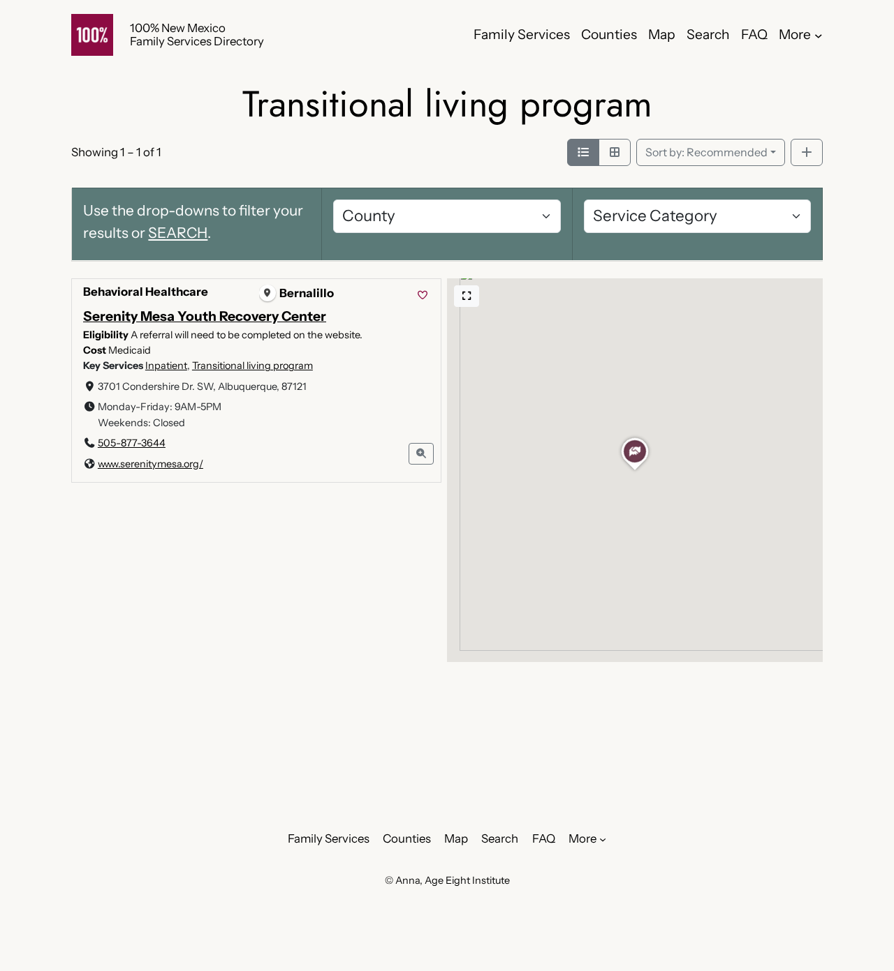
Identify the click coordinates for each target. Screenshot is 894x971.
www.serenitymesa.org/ (150, 463)
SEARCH (177, 232)
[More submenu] (818, 35)
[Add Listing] (807, 153)
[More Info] (421, 454)
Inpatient (166, 365)
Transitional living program (252, 365)
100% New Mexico (178, 28)
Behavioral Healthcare (145, 292)
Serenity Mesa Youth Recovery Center (204, 316)
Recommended (706, 152)
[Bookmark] (422, 295)
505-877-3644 (132, 443)
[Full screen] (466, 296)
